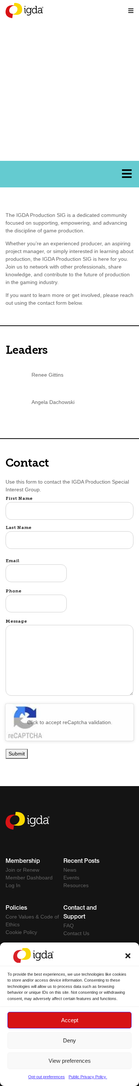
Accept (69, 1020)
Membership (23, 862)
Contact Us (76, 933)
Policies (16, 909)
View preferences (70, 1061)
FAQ (68, 925)
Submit (17, 754)
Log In (13, 885)
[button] (128, 955)
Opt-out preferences (46, 1077)
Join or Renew (22, 870)
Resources (76, 885)
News (69, 870)
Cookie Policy (21, 932)
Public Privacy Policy (88, 1077)
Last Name (19, 528)
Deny (69, 1040)
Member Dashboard (29, 878)
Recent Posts (81, 862)
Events (71, 878)
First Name (19, 499)
